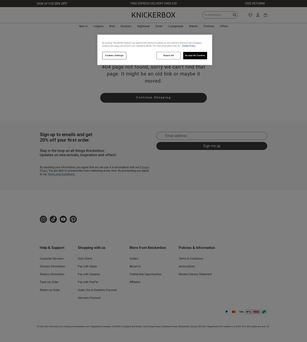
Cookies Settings (114, 55)
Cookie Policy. (189, 46)
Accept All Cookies (195, 55)
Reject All (168, 55)
